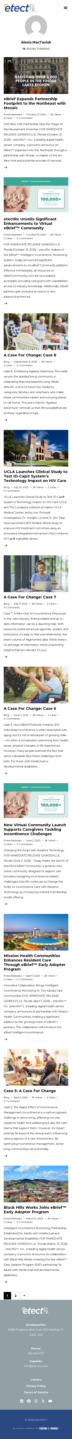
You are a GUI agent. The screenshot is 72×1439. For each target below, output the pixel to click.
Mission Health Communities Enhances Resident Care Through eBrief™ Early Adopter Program (34, 962)
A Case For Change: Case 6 (30, 708)
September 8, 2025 (25, 361)
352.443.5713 (36, 1353)
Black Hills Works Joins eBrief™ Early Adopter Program (35, 1209)
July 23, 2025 (21, 487)
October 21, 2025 (36, 114)
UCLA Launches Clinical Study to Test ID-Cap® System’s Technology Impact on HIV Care (36, 476)
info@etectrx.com (36, 1366)
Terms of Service (36, 1392)
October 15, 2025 (36, 234)
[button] (65, 7)
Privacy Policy (36, 1386)
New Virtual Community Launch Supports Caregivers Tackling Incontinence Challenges (35, 829)
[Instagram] (36, 1400)
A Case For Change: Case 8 (30, 355)
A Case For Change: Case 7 (30, 597)
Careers (36, 1379)
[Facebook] (28, 1400)
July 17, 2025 (20, 603)
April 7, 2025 (33, 975)
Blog (6, 361)
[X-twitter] (43, 1400)
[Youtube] (50, 1400)
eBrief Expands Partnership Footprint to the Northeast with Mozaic (35, 103)
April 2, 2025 (21, 1097)
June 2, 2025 (33, 840)
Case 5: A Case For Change (30, 1091)
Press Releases (13, 114)
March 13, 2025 (34, 1218)
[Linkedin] (21, 1400)
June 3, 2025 (21, 715)
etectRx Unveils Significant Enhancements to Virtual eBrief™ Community (30, 223)
